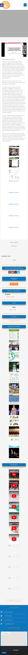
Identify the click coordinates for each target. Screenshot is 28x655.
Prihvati (4, 652)
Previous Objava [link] (14, 242)
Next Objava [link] (14, 246)
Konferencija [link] (5, 59)
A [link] (13, 260)
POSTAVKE (15, 650)
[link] (2, 5)
